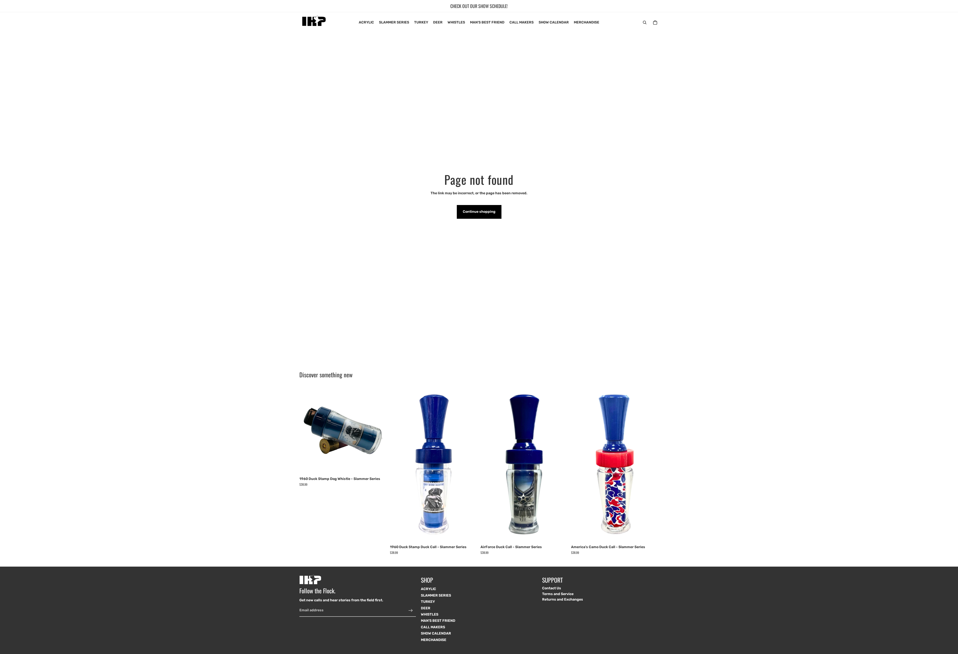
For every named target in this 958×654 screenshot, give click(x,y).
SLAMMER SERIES (436, 595)
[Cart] (655, 22)
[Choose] (469, 534)
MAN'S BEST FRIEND (438, 621)
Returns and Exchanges (562, 599)
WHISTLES (429, 614)
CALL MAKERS (433, 627)
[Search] (644, 22)
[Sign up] (410, 610)
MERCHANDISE (433, 640)
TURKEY (428, 602)
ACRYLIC (428, 589)
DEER (425, 608)
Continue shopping (479, 212)
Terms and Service (558, 594)
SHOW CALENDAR (436, 633)
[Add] (379, 466)
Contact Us (551, 588)
